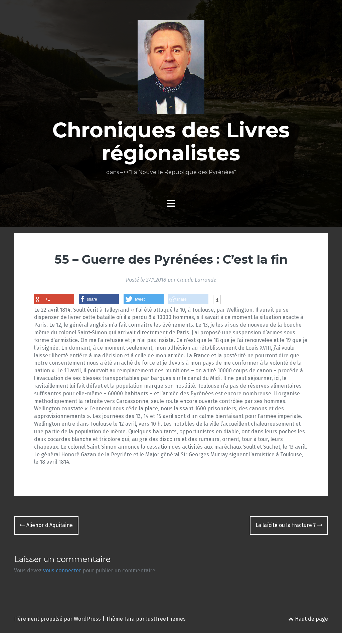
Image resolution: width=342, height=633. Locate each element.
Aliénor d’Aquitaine (49, 525)
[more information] (216, 300)
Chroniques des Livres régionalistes (171, 141)
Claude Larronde (196, 280)
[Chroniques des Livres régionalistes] (171, 69)
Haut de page (311, 619)
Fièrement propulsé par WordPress (57, 619)
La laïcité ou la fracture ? (286, 525)
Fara (129, 619)
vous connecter (62, 570)
